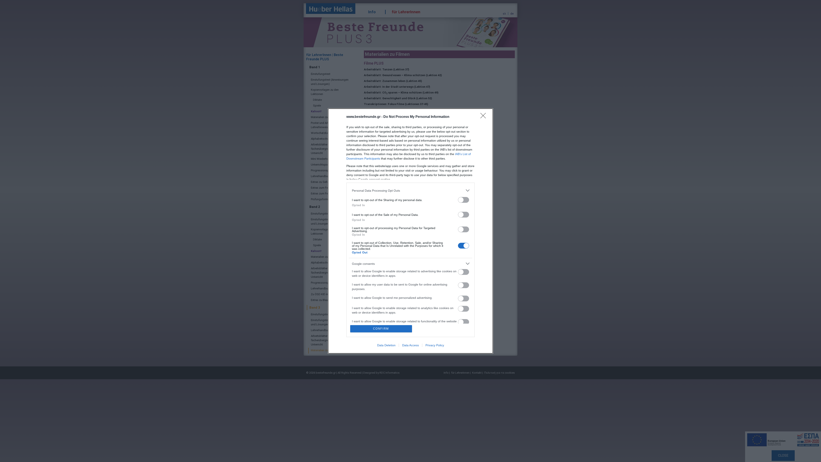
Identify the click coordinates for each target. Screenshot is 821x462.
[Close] (484, 117)
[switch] (463, 200)
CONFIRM (381, 328)
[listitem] (410, 190)
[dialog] (410, 231)
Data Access (410, 345)
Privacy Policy (434, 345)
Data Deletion (386, 345)
